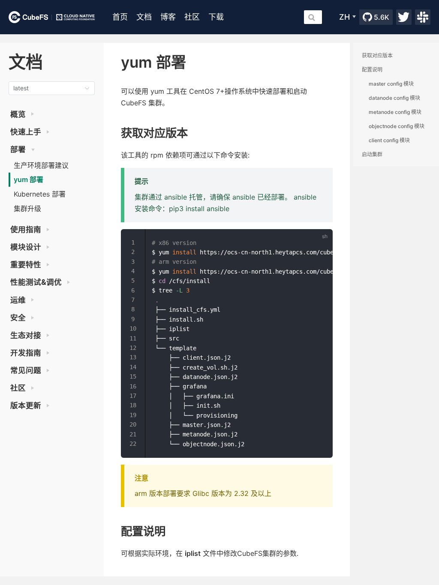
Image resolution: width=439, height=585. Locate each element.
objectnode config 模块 (396, 126)
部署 (18, 149)
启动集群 (372, 154)
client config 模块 (389, 140)
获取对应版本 (377, 55)
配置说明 (372, 69)
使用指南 (26, 229)
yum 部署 (28, 179)
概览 (18, 114)
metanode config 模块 (395, 112)
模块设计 (26, 246)
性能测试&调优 (36, 282)
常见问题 (26, 370)
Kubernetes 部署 (40, 194)
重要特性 (26, 264)
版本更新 (26, 405)
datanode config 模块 (394, 98)
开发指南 (26, 352)
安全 (18, 317)
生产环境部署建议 (41, 165)
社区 (18, 387)
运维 (18, 299)
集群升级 (27, 208)
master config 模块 (391, 84)
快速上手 (26, 131)
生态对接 (26, 335)
